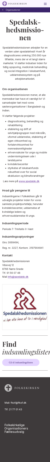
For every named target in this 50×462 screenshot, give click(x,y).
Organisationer (13, 10)
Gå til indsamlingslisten (21, 362)
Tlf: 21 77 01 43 (13, 409)
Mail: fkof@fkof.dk (15, 402)
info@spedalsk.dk (18, 276)
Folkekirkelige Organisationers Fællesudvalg (16, 428)
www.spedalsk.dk (29, 181)
